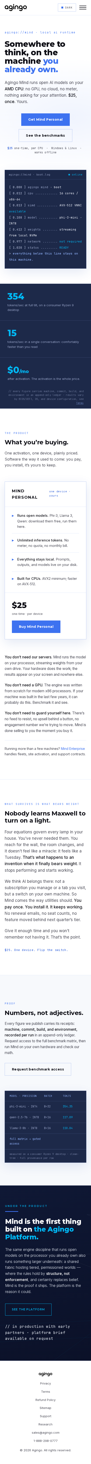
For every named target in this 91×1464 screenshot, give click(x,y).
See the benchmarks (45, 135)
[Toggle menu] (82, 7)
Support (45, 1416)
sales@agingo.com (46, 1432)
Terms (80, 403)
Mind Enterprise (73, 749)
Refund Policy (45, 1400)
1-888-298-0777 (46, 1441)
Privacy (45, 1383)
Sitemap (45, 1408)
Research (45, 1424)
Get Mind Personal (45, 119)
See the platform (28, 1309)
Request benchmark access (38, 1069)
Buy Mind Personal (36, 627)
